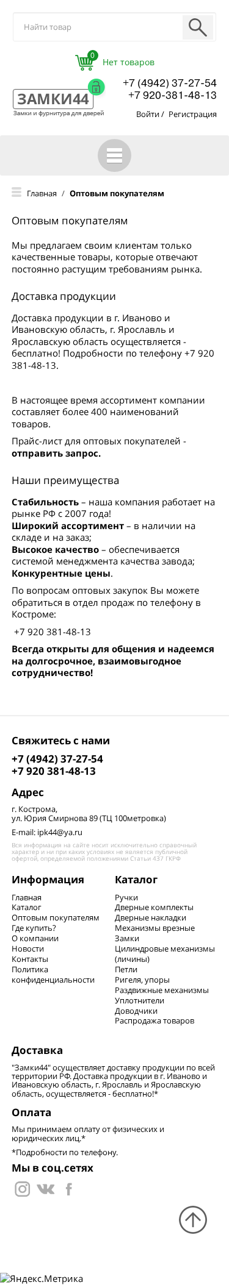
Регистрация (193, 114)
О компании (35, 938)
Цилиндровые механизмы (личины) (165, 953)
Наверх (193, 1219)
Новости (28, 948)
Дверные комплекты (154, 907)
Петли (126, 969)
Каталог (27, 907)
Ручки (126, 897)
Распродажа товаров (154, 1020)
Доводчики (136, 1010)
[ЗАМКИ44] (45, 1188)
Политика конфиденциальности (53, 974)
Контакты (30, 958)
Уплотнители (139, 1000)
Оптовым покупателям (56, 917)
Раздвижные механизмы (162, 989)
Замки (127, 938)
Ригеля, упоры (142, 979)
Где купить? (34, 927)
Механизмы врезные (155, 927)
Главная (27, 897)
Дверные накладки (150, 917)
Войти (147, 114)
